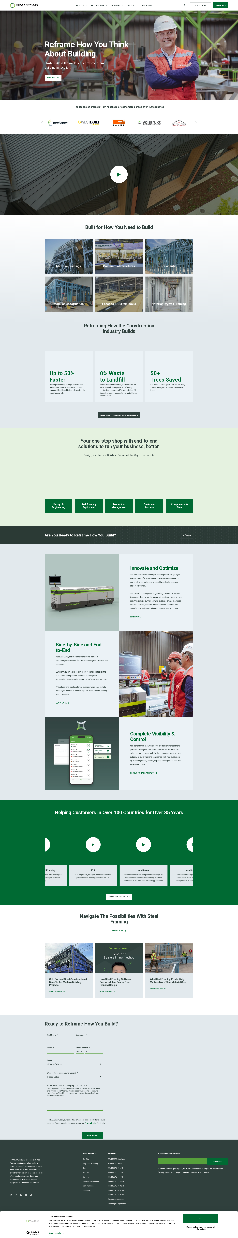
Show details (55, 1233)
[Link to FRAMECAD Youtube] (26, 1196)
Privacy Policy (90, 1123)
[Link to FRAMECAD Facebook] (21, 1196)
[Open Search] (185, 5)
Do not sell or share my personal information (200, 1228)
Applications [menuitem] (97, 5)
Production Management (142, 773)
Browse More (117, 931)
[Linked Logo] (58, 123)
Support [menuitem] (131, 5)
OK (200, 1218)
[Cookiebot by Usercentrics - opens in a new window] (33, 1233)
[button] (42, 122)
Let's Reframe (53, 78)
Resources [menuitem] (147, 5)
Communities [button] (200, 5)
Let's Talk (186, 535)
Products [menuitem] (115, 5)
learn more (135, 617)
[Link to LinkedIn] (12, 1196)
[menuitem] (87, 5)
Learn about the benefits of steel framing (119, 415)
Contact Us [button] (220, 5)
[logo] (22, 1155)
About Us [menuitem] (80, 5)
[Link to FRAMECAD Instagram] (16, 1196)
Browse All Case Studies (119, 897)
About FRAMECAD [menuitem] (90, 1154)
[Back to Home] (24, 5)
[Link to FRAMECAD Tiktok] (30, 1196)
